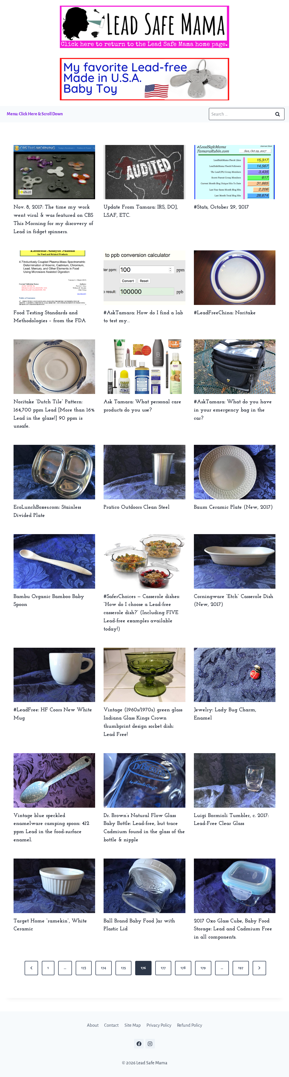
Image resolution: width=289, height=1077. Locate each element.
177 (163, 968)
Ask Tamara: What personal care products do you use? (142, 406)
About (92, 1025)
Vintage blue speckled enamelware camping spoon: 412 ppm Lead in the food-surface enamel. (51, 828)
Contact (111, 1025)
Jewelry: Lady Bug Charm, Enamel (225, 714)
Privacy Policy (158, 1025)
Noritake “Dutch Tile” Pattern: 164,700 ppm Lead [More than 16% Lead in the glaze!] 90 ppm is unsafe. (54, 414)
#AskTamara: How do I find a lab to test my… (143, 317)
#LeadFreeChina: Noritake (225, 313)
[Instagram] (150, 1043)
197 (240, 968)
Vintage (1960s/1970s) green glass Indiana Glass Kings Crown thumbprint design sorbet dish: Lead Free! (143, 722)
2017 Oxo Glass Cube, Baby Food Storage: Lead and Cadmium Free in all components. (233, 929)
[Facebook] (139, 1043)
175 (123, 968)
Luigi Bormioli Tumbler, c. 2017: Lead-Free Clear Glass (231, 820)
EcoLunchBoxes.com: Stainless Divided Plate (47, 511)
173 (83, 968)
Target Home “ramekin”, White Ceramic (50, 925)
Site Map (132, 1025)
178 (183, 968)
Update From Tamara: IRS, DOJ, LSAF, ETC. (141, 211)
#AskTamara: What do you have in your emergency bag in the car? (233, 410)
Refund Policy (189, 1025)
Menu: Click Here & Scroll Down (35, 114)
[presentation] (54, 172)
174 (103, 968)
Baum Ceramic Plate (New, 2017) (233, 507)
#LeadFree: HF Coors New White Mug (53, 714)
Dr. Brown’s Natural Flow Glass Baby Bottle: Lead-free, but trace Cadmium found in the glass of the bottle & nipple (144, 828)
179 (203, 968)
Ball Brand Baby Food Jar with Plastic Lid (139, 925)
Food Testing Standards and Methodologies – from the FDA (50, 317)
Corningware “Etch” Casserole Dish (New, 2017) (233, 601)
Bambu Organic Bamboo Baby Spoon (49, 601)
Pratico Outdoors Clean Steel (137, 507)
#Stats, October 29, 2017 (221, 207)
